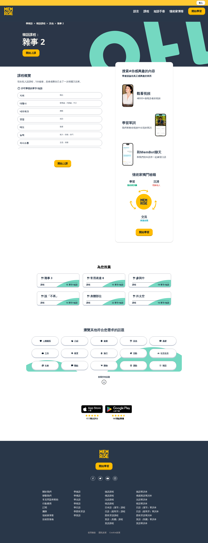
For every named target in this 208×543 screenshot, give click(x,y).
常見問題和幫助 (50, 499)
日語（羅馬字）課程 (115, 511)
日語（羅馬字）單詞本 (147, 511)
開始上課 (31, 52)
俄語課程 (109, 495)
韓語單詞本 (141, 503)
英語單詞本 (141, 523)
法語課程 (109, 499)
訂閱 (44, 507)
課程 (146, 11)
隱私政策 (103, 532)
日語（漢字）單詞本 (146, 507)
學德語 (77, 491)
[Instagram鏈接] (115, 478)
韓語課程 (40, 23)
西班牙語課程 (111, 515)
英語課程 (109, 523)
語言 (136, 11)
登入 (201, 3)
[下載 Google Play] (118, 409)
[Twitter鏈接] (100, 478)
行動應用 (47, 503)
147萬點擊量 (118, 418)
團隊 (44, 511)
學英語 (77, 515)
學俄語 (77, 495)
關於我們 (47, 491)
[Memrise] (8, 11)
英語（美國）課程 (114, 519)
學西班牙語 (79, 511)
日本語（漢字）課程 (115, 507)
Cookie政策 (114, 532)
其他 (51, 23)
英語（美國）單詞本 (146, 519)
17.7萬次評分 (92, 418)
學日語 (77, 507)
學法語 (77, 499)
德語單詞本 (141, 491)
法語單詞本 (141, 499)
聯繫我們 (47, 495)
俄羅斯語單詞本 (144, 495)
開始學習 (197, 11)
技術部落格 (48, 519)
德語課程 (109, 491)
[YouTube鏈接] (107, 478)
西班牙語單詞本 (144, 515)
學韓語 (29, 23)
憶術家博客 (177, 11)
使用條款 (92, 532)
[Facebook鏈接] (93, 478)
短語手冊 (159, 11)
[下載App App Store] (92, 409)
